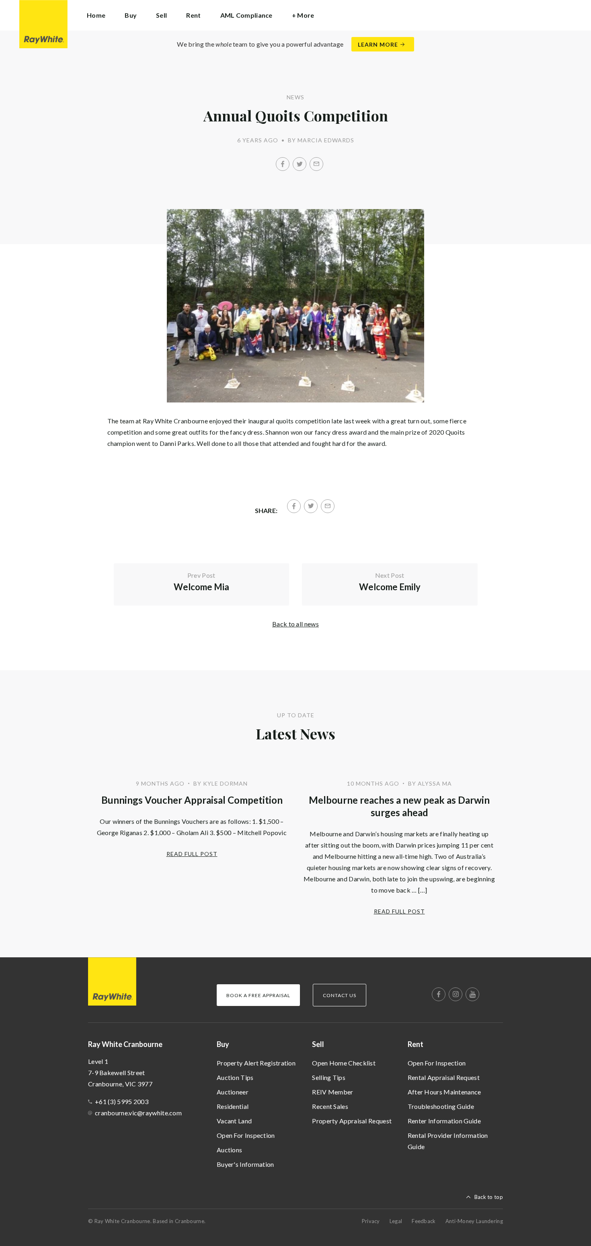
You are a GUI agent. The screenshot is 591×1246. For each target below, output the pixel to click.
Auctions (229, 1150)
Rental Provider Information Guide (448, 1140)
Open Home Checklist (344, 1063)
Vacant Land (234, 1121)
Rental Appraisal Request (444, 1077)
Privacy (371, 1221)
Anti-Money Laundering (474, 1221)
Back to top (488, 1197)
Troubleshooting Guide (441, 1106)
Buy (223, 1044)
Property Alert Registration (256, 1063)
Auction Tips (235, 1077)
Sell (318, 1044)
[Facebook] (282, 164)
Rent (415, 1044)
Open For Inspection (246, 1135)
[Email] (316, 164)
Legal (396, 1221)
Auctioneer (232, 1092)
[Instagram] (455, 994)
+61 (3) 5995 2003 (121, 1101)
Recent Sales (330, 1106)
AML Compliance (246, 15)
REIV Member (332, 1092)
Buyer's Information (245, 1164)
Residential (232, 1106)
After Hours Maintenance (444, 1092)
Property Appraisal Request (352, 1121)
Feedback (423, 1221)
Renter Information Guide (444, 1121)
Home (96, 15)
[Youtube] (472, 994)
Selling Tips (328, 1077)
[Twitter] (299, 164)
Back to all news (295, 624)
